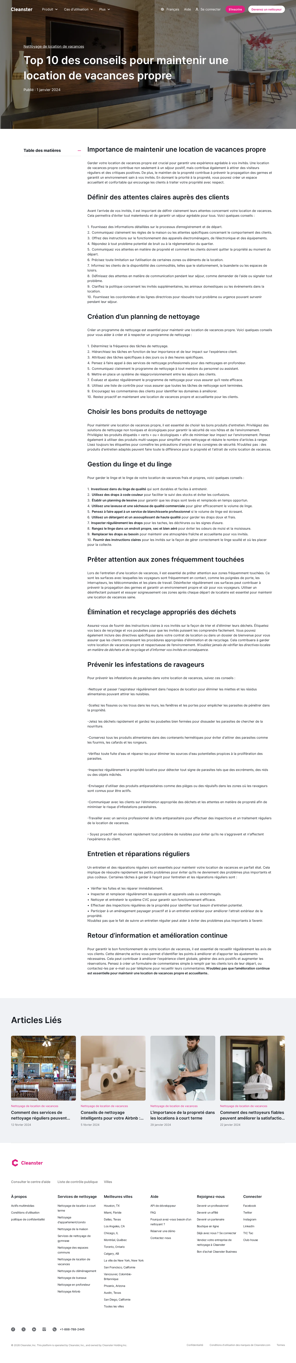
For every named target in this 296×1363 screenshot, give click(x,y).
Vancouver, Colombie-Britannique (118, 1276)
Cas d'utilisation (76, 9)
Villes (108, 1182)
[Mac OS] (247, 1329)
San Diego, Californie (117, 1299)
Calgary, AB (111, 1253)
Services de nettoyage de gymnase (74, 1238)
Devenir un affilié (207, 1212)
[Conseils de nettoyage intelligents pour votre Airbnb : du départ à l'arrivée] (113, 1081)
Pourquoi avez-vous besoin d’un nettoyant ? (170, 1222)
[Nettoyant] (21, 9)
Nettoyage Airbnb (69, 1291)
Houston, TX (112, 1205)
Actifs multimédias (22, 1205)
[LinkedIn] (34, 1329)
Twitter (247, 1212)
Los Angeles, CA (114, 1226)
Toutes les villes (114, 1306)
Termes (281, 1344)
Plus (102, 9)
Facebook (249, 1205)
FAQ (153, 1212)
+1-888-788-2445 (72, 1329)
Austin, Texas (112, 1292)
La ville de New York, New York (124, 1260)
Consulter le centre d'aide (30, 1182)
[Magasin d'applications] (190, 1329)
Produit (47, 9)
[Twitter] (24, 1329)
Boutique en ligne (208, 1226)
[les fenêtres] (273, 1329)
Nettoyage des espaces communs (73, 1250)
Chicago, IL (111, 1233)
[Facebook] (13, 1329)
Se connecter (211, 9)
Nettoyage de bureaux (72, 1277)
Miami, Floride (112, 1212)
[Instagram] (44, 1329)
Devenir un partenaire (210, 1219)
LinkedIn (248, 1226)
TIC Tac (248, 1233)
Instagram (249, 1219)
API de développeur (163, 1205)
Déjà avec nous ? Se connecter (216, 1233)
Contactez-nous (160, 1238)
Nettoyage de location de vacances (54, 46)
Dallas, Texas (112, 1219)
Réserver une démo (162, 1231)
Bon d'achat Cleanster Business (217, 1251)
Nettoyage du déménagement (77, 1271)
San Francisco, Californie (119, 1267)
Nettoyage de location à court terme (77, 1208)
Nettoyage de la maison (73, 1229)
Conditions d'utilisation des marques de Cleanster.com (240, 1344)
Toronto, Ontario (114, 1246)
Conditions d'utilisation (25, 1212)
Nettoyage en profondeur (74, 1284)
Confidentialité (195, 1344)
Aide (187, 9)
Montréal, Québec (115, 1240)
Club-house (250, 1240)
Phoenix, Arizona (114, 1285)
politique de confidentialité (28, 1219)
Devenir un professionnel (212, 1205)
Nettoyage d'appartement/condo (72, 1220)
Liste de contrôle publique (78, 1182)
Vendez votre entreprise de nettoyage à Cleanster (214, 1242)
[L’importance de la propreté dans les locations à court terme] (182, 1081)
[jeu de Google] (219, 1329)
